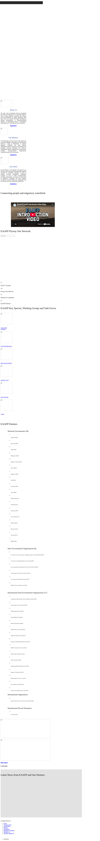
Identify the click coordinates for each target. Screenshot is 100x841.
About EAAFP (7, 825)
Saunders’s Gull (5, 380)
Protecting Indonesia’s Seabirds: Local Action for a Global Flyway (20, 792)
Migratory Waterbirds (9, 830)
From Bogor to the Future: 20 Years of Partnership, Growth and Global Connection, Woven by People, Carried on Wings (37, 796)
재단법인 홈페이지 (9, 833)
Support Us (6, 832)
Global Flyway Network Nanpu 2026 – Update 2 (61, 815)
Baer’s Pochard (4, 397)
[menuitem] (6, 839)
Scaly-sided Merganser (6, 346)
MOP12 (6, 827)
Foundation (6, 829)
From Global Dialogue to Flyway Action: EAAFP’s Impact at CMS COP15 (23, 815)
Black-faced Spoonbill (6, 363)
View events (4, 762)
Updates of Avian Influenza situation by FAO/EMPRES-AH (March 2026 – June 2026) (27, 801)
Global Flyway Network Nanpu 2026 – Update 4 (15, 810)
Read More (13, 125)
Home (5, 823)
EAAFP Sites (7, 826)
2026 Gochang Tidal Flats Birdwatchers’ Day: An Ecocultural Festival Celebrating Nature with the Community (34, 787)
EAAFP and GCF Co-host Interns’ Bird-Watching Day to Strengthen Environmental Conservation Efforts (32, 806)
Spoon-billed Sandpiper (4, 328)
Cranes (2, 414)
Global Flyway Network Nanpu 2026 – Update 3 (45, 810)
